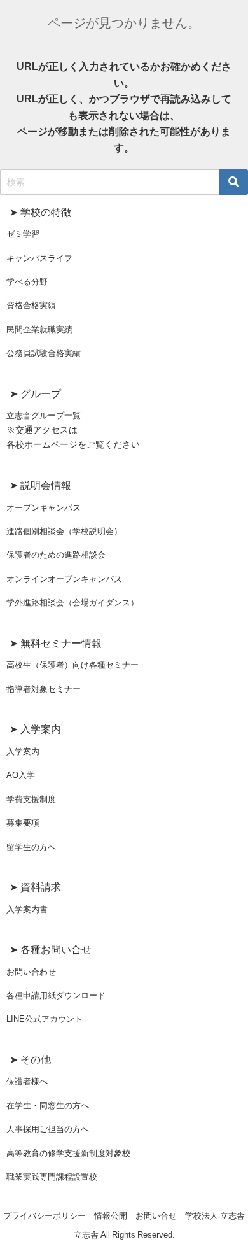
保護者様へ (27, 1081)
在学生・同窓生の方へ (47, 1105)
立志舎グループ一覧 (43, 415)
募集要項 (22, 823)
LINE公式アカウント (44, 1019)
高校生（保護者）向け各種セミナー (72, 665)
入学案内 (22, 751)
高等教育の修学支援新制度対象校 (68, 1153)
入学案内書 (27, 909)
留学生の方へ (31, 847)
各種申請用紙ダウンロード (56, 995)
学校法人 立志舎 (215, 1216)
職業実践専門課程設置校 (51, 1177)
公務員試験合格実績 (43, 353)
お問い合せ (156, 1216)
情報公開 (110, 1216)
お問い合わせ (31, 972)
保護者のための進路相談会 (56, 555)
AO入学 (20, 775)
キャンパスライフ (39, 258)
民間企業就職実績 (39, 329)
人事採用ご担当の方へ (47, 1129)
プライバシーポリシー (44, 1216)
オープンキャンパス (43, 508)
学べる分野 (27, 282)
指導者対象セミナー (43, 689)
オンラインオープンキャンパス (64, 579)
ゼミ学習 (22, 234)
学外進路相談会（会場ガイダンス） (72, 602)
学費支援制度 (31, 799)
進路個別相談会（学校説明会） (64, 531)
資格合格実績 (31, 305)
